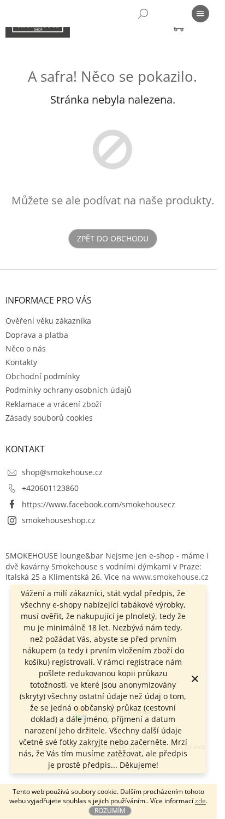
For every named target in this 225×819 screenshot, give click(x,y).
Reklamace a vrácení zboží (53, 404)
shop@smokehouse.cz (62, 472)
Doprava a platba (36, 335)
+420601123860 (50, 488)
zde (200, 800)
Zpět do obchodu (113, 238)
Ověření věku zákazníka (48, 321)
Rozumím (110, 810)
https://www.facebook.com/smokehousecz (98, 504)
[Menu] (200, 14)
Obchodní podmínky (42, 376)
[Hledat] (143, 14)
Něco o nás (25, 348)
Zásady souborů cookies (49, 417)
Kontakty (21, 362)
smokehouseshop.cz (59, 520)
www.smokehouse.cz (171, 577)
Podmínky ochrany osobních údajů (68, 390)
